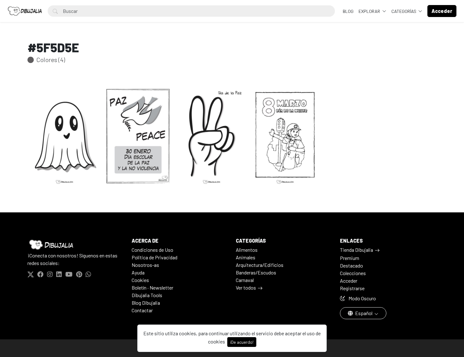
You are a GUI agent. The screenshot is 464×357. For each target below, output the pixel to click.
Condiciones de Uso (152, 250)
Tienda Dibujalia (356, 250)
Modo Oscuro (362, 298)
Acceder (348, 281)
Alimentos (247, 250)
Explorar (370, 11)
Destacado (351, 265)
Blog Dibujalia (146, 303)
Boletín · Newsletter (152, 288)
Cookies (140, 280)
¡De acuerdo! (241, 342)
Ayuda (138, 272)
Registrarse (352, 288)
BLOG (348, 11)
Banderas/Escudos (256, 272)
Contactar (142, 310)
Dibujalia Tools (147, 295)
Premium (349, 258)
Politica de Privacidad (154, 257)
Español (363, 313)
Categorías (404, 11)
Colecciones (353, 273)
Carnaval (245, 280)
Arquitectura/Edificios (259, 265)
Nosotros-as (145, 265)
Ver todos (246, 288)
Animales (245, 257)
